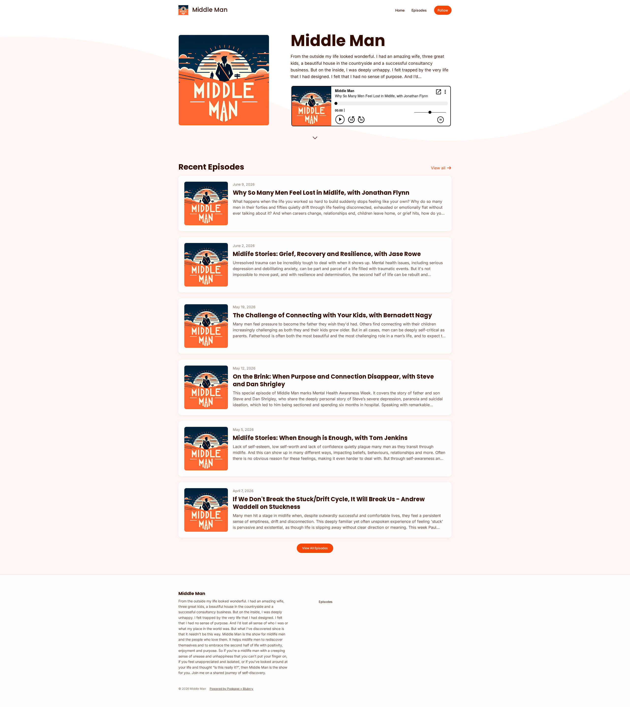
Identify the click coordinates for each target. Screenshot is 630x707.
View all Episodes (315, 548)
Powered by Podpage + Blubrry (231, 689)
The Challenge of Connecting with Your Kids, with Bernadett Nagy (332, 315)
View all (439, 167)
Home (400, 10)
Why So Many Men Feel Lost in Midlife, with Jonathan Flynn (321, 193)
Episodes (419, 10)
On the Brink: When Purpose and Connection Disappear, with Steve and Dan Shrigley (333, 380)
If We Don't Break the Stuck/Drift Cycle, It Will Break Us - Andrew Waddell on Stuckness (329, 503)
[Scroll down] (315, 137)
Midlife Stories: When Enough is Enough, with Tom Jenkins (320, 438)
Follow (443, 10)
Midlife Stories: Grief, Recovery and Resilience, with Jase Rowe (327, 254)
